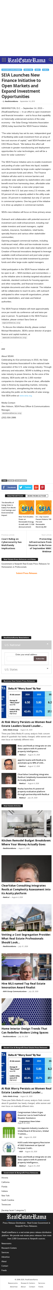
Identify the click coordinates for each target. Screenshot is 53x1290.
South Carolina (7, 1200)
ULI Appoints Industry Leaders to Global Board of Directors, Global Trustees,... (33, 1131)
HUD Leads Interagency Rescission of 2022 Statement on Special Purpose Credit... (34, 1145)
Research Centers (9, 1248)
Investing (28, 70)
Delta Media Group (10, 730)
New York (5, 1195)
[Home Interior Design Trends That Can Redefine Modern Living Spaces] (26, 1011)
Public (45, 70)
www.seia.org (25, 395)
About (3, 1261)
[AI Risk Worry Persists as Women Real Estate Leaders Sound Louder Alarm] (26, 701)
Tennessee (6, 1204)
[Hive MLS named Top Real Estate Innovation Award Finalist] (26, 966)
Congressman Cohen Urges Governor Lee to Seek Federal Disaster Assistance (32, 1115)
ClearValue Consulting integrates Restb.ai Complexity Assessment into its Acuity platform (34, 777)
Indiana (4, 1191)
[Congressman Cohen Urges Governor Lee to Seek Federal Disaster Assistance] (8, 1116)
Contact (4, 1266)
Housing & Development (12, 70)
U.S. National (12, 645)
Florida (4, 1187)
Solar (11, 481)
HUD (21, 1151)
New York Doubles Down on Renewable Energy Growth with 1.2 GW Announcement (26, 522)
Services (5, 1252)
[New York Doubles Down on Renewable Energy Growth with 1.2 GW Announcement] (26, 507)
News (38, 70)
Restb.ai (22, 755)
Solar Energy (21, 481)
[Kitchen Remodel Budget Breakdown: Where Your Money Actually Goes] (26, 823)
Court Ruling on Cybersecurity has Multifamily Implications (11, 543)
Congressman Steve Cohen (29, 1121)
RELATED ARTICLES (15, 496)
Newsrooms (6, 1243)
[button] (48, 60)
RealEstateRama (11, 101)
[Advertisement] (26, 28)
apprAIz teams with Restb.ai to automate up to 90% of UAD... (32, 761)
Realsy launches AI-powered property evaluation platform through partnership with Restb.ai (33, 791)
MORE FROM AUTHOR (37, 496)
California (5, 1182)
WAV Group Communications (14, 991)
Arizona (4, 1178)
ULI (20, 1137)
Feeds (4, 1270)
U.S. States (11, 669)
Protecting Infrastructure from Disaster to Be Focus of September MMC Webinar (40, 545)
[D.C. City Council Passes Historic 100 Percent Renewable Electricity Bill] (44, 507)
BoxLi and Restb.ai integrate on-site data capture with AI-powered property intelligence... (34, 748)
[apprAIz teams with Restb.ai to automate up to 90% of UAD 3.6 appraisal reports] (8, 764)
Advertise (5, 1257)
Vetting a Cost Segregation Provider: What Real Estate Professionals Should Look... (26, 938)
